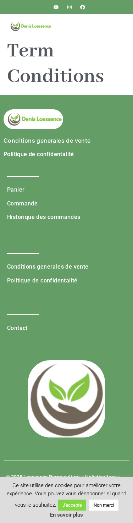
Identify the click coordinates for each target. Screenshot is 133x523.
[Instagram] (69, 7)
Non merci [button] (104, 505)
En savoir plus (66, 515)
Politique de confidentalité (39, 154)
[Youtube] (56, 7)
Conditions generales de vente (47, 140)
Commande (22, 203)
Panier (15, 189)
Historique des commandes (44, 217)
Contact (17, 328)
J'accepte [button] (72, 505)
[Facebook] (82, 7)
